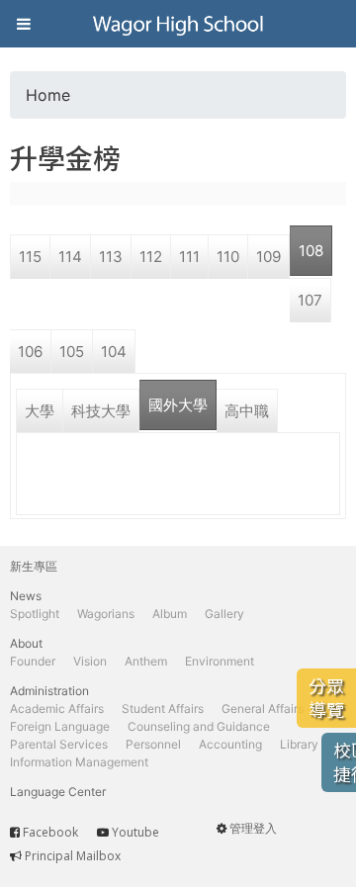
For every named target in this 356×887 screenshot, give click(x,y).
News (26, 595)
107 (310, 300)
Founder (32, 661)
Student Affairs (163, 708)
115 (30, 256)
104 (114, 351)
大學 (39, 410)
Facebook (50, 832)
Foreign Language (60, 726)
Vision (90, 661)
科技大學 (101, 410)
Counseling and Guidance (199, 726)
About (26, 643)
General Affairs (263, 708)
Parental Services (59, 744)
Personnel (153, 744)
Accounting (230, 744)
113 (111, 256)
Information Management (79, 761)
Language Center (58, 791)
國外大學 (178, 405)
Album (169, 613)
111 (189, 256)
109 (268, 256)
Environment (219, 661)
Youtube (135, 832)
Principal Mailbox (73, 855)
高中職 (246, 410)
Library (299, 744)
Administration (49, 690)
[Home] (178, 23)
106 (30, 351)
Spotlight (34, 613)
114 (70, 256)
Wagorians (105, 613)
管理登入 (253, 828)
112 (150, 256)
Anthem (146, 661)
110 (228, 256)
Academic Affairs (57, 708)
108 (311, 250)
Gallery (224, 613)
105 (71, 351)
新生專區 (33, 566)
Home (48, 95)
